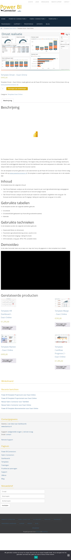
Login (37, 2)
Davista (30, 2)
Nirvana (38, 531)
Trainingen (5, 465)
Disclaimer (35, 528)
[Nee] (68, 555)
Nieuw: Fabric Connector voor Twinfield (15, 402)
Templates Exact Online (10, 28)
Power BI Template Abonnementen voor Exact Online (19, 408)
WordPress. (45, 531)
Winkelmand (45, 2)
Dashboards (5, 458)
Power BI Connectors (8, 452)
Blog (2, 479)
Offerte (3, 475)
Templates (5, 462)
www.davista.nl (6, 426)
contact (8, 434)
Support (4, 472)
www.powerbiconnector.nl (9, 85)
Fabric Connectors (7, 455)
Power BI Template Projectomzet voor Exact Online (19, 398)
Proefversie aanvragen (9, 469)
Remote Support (56, 2)
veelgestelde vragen (15, 432)
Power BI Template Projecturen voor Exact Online (18, 395)
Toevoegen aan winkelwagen (17, 88)
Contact (66, 2)
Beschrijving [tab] (7, 101)
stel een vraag (28, 432)
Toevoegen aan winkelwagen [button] (7, 328)
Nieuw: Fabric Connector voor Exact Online (16, 405)
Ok (36, 557)
